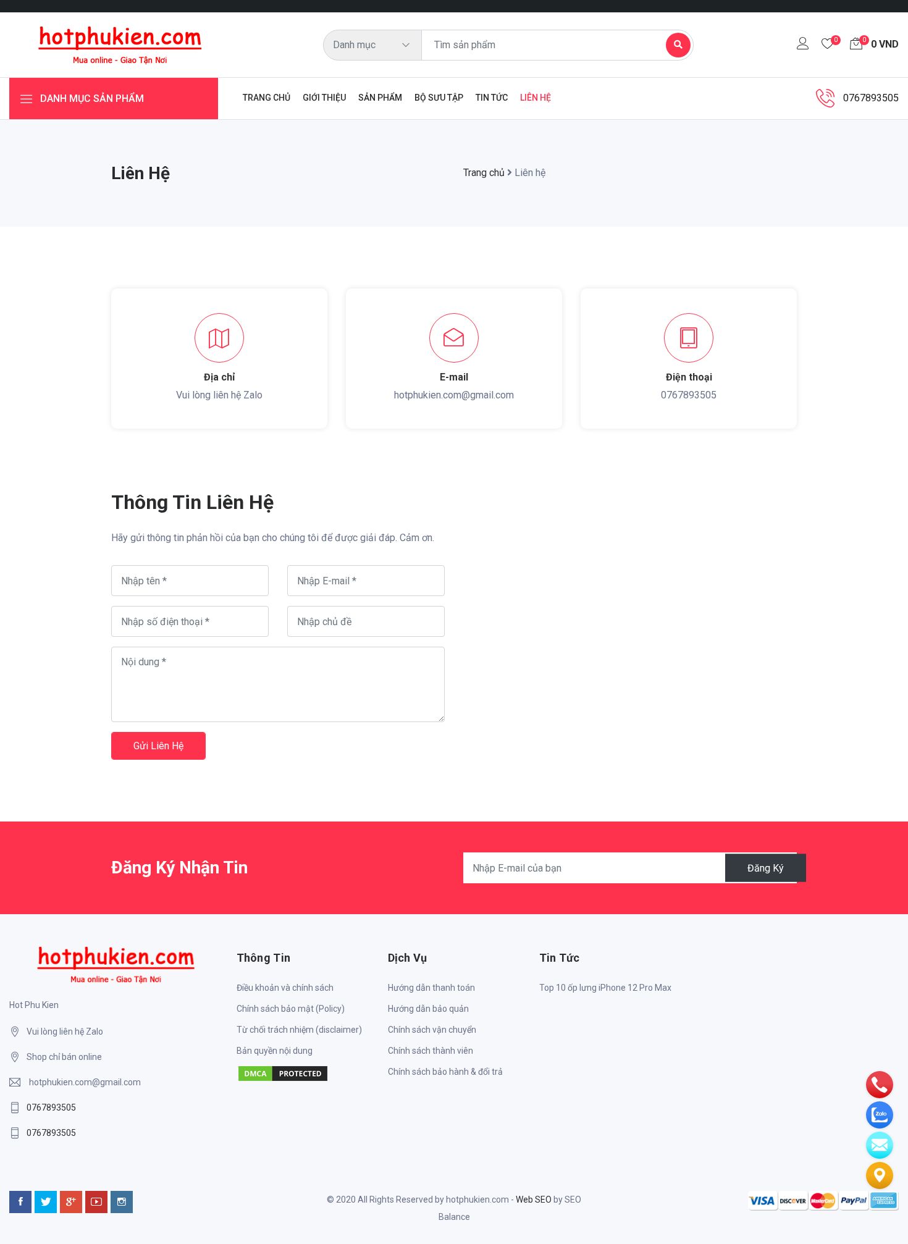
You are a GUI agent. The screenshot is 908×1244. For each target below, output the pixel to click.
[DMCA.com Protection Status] (283, 1072)
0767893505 (689, 395)
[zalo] (879, 1114)
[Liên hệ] (879, 1174)
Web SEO (534, 1199)
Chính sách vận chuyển (432, 1030)
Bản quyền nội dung (275, 1051)
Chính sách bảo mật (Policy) (291, 1009)
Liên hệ (535, 98)
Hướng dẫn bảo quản (428, 1009)
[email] (879, 1144)
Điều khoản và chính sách (285, 988)
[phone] (879, 1084)
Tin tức (492, 98)
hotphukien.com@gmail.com (454, 395)
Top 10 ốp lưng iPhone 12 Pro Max (605, 988)
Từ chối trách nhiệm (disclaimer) (299, 1030)
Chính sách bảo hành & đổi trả (445, 1072)
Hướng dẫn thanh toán (431, 988)
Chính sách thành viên (430, 1051)
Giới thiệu (324, 98)
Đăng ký (765, 868)
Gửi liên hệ (158, 746)
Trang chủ (266, 98)
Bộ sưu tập (438, 98)
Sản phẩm (380, 98)
